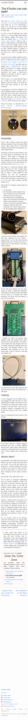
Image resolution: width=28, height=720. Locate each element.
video (25, 15)
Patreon (11, 704)
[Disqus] (14, 619)
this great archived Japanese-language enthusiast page (14, 105)
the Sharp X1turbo (14, 21)
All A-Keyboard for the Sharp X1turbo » (21, 593)
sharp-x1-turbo (18, 15)
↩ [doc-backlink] (21, 547)
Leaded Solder (7, 2)
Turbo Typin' (9, 583)
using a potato (19, 164)
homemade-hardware (7, 17)
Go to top (3, 692)
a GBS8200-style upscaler (18, 66)
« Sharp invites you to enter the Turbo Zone (7, 593)
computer (7, 15)
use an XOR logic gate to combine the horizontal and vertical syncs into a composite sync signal (14, 62)
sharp (12, 15)
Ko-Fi (16, 704)
